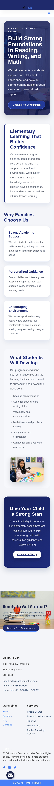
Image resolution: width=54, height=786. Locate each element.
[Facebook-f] (4, 767)
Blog (5, 720)
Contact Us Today (27, 554)
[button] (49, 13)
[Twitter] (15, 767)
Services (7, 715)
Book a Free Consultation (27, 105)
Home (6, 711)
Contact (7, 724)
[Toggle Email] (10, 775)
